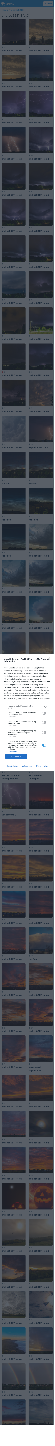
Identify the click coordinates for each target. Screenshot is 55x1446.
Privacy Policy (42, 766)
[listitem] (27, 707)
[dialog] (27, 712)
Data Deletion (12, 766)
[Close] (49, 659)
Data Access (27, 766)
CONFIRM (16, 757)
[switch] (44, 713)
